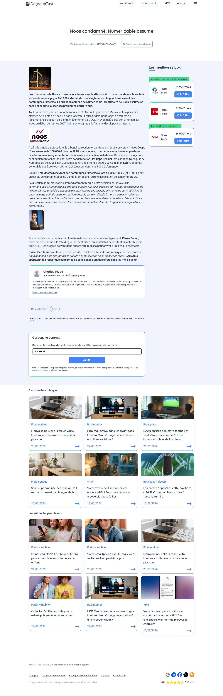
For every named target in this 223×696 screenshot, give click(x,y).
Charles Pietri (80, 44)
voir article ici (75, 123)
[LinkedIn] (173, 674)
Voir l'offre (183, 94)
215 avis (189, 682)
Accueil (32, 664)
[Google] (167, 674)
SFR (54, 309)
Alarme (181, 3)
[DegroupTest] (39, 3)
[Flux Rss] (191, 674)
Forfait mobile (148, 3)
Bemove (70, 682)
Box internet (126, 3)
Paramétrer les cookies (86, 682)
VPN (167, 3)
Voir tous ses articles (44, 292)
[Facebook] (179, 674)
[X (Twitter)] (185, 674)
